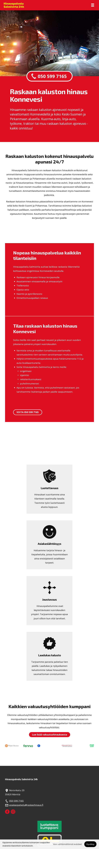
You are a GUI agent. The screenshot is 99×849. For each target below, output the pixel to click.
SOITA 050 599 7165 (28, 412)
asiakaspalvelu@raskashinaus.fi (26, 805)
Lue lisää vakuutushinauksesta (49, 734)
